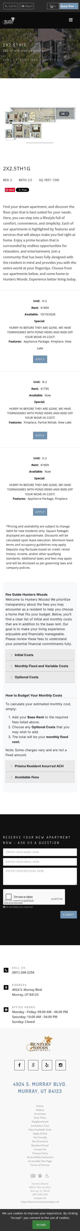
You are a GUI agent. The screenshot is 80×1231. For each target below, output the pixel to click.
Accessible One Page (40, 1161)
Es (54, 6)
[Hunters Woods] (40, 1044)
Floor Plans (40, 1117)
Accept (41, 1224)
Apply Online (40, 1133)
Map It (29, 6)
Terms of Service (40, 1165)
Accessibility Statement (40, 1157)
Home (7, 59)
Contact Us (40, 1149)
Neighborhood (40, 1121)
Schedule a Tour (40, 1125)
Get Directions (40, 1141)
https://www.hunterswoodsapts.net (40, 1201)
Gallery (40, 1110)
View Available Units (40, 1129)
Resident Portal (40, 1145)
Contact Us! (40, 1198)
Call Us (12, 6)
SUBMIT (68, 914)
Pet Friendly (40, 1137)
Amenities (40, 1114)
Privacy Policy (40, 1153)
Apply (40, 359)
